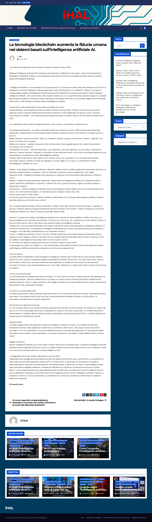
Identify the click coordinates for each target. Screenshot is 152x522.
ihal (20, 56)
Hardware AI (61, 484)
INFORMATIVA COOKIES (27, 28)
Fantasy (26, 455)
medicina (83, 484)
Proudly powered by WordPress (15, 517)
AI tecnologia (14, 40)
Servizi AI (62, 443)
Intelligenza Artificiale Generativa (21, 443)
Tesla (69, 484)
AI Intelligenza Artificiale (53, 481)
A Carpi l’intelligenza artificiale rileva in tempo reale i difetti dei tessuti (128, 63)
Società (47, 445)
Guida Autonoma (50, 484)
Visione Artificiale (15, 445)
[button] (141, 28)
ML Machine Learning (51, 443)
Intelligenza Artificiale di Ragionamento (22, 440)
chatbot (101, 479)
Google (136, 481)
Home (9, 28)
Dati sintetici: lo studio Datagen (89, 400)
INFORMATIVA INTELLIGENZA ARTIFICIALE (58, 28)
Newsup (34, 517)
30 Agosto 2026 (17, 493)
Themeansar (43, 517)
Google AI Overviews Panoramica (126, 484)
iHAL (75, 15)
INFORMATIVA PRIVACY (89, 28)
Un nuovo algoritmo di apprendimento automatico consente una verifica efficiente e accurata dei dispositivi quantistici (34, 402)
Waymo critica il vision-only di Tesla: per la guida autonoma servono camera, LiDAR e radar (128, 73)
